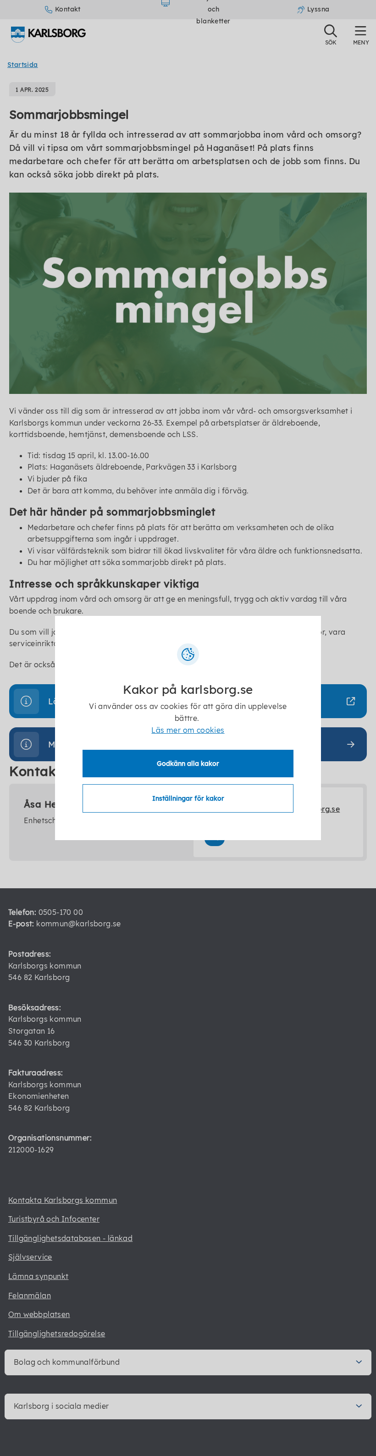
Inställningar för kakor (188, 798)
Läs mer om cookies (187, 730)
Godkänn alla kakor (188, 763)
